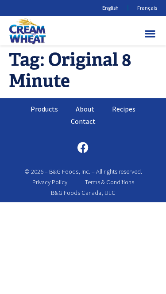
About (85, 108)
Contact (83, 121)
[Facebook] (83, 147)
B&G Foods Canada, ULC (83, 193)
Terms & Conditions (109, 182)
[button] (150, 33)
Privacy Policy (49, 182)
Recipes (123, 108)
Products (44, 108)
